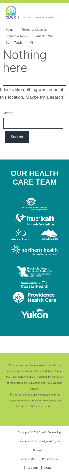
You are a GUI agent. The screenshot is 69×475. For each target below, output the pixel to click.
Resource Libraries (34, 29)
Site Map (32, 467)
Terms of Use (28, 458)
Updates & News (17, 36)
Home (9, 29)
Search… (10, 113)
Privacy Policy (50, 458)
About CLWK (44, 36)
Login (47, 467)
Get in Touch (14, 42)
